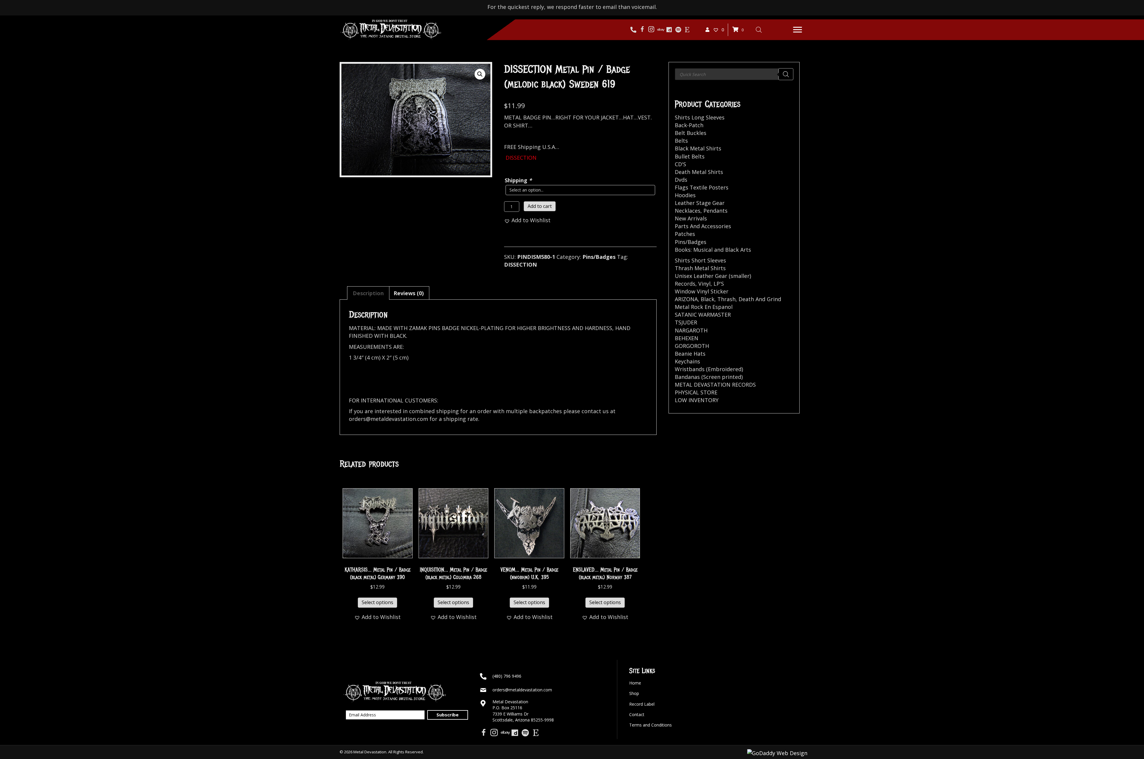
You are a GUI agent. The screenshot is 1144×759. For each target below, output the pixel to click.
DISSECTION (520, 264)
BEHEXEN (686, 338)
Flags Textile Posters (701, 187)
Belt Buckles (690, 132)
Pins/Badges (598, 256)
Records (685, 283)
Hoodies (685, 195)
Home (635, 683)
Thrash (726, 299)
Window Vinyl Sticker (701, 291)
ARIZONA (686, 299)
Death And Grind (760, 299)
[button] (797, 30)
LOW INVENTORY (697, 400)
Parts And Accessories (703, 226)
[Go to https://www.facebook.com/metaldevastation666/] (642, 30)
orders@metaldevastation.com (522, 690)
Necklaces (687, 210)
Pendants (715, 210)
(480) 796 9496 (506, 676)
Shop (634, 693)
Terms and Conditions (650, 725)
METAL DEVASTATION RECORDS (715, 384)
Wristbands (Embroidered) (709, 369)
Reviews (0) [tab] (409, 293)
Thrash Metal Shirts (700, 268)
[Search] (785, 74)
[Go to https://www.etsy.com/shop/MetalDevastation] (687, 30)
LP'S (719, 283)
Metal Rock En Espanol (704, 306)
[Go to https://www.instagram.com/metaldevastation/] (651, 30)
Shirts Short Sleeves (700, 260)
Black (707, 299)
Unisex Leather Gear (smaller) (713, 275)
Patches (685, 233)
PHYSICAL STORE (696, 392)
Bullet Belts (690, 156)
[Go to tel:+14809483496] (633, 30)
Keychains (687, 361)
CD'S (680, 164)
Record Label (642, 704)
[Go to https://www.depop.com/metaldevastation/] (669, 30)
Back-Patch (689, 125)
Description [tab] (368, 293)
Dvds (681, 179)
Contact (636, 714)
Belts (681, 140)
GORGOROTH (692, 345)
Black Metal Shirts (698, 148)
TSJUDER (686, 322)
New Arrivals (691, 218)
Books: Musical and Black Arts (713, 249)
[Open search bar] (759, 29)
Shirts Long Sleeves (700, 117)
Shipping (518, 180)
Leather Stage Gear (700, 202)
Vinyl (704, 283)
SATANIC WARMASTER (703, 314)
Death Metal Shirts (699, 171)
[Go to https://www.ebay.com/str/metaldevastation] (660, 30)
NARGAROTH (691, 330)
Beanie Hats (690, 353)
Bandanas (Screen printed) (709, 376)
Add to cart (540, 206)
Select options (377, 602)
